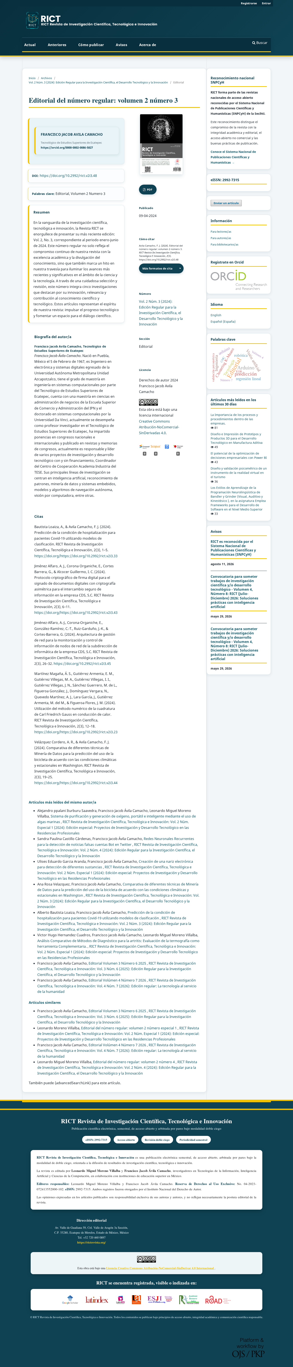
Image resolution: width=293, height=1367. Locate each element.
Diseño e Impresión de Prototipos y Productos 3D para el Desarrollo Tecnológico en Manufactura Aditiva (237, 438)
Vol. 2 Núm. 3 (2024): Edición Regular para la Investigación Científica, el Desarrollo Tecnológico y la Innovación (98, 82)
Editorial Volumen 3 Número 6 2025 (118, 963)
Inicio (32, 78)
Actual (30, 44)
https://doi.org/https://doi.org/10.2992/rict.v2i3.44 (76, 782)
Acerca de (148, 44)
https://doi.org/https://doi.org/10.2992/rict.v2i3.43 (76, 612)
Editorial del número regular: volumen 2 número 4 (134, 1062)
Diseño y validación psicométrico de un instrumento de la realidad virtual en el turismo (239, 472)
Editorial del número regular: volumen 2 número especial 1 (129, 1028)
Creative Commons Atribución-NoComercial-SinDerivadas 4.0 (159, 427)
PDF (149, 189)
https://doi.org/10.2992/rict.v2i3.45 (82, 663)
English (216, 315)
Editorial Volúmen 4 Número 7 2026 (118, 980)
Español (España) (223, 321)
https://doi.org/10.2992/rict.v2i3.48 (68, 175)
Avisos (121, 44)
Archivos (46, 78)
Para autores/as (221, 238)
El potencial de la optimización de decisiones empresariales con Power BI (239, 455)
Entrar (266, 3)
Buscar (261, 42)
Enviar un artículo (226, 203)
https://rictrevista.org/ (91, 1242)
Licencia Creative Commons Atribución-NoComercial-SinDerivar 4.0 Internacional (160, 1268)
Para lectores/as (221, 231)
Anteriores (57, 44)
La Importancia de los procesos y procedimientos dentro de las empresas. (234, 419)
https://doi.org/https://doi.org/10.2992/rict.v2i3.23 (76, 732)
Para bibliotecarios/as (224, 244)
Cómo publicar (91, 44)
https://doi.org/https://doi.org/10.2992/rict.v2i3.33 (76, 556)
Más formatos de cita (157, 268)
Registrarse (249, 3)
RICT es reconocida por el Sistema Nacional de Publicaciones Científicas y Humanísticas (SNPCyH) (233, 548)
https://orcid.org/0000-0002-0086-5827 (67, 147)
